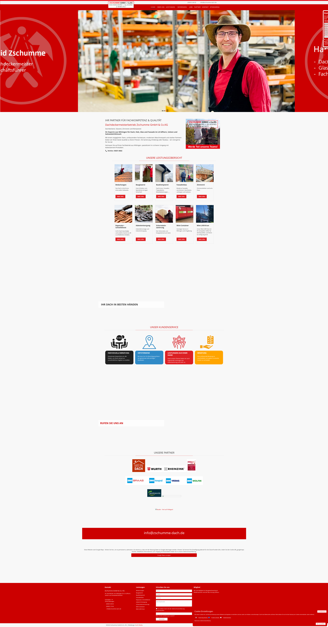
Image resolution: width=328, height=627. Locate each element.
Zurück (3, 61)
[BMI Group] (164, 484)
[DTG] (191, 471)
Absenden (162, 619)
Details (205, 617)
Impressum (197, 620)
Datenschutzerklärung (205, 620)
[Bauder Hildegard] (164, 509)
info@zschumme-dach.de (208, 2)
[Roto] (171, 496)
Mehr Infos (120, 196)
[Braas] (138, 471)
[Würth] (154, 471)
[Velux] (161, 496)
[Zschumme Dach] (121, 7)
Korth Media (139, 625)
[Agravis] (154, 496)
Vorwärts (325, 61)
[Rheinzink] (175, 471)
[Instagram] (222, 2)
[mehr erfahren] (310, 614)
